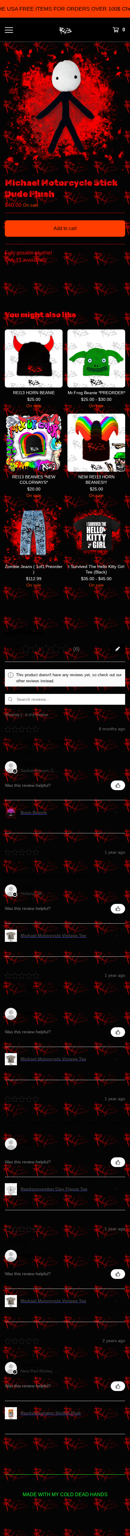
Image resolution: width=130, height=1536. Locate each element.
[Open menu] (8, 29)
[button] (85, 649)
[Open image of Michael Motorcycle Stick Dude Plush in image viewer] (65, 109)
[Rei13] (65, 29)
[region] (65, 9)
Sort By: (88, 715)
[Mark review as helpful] (118, 785)
